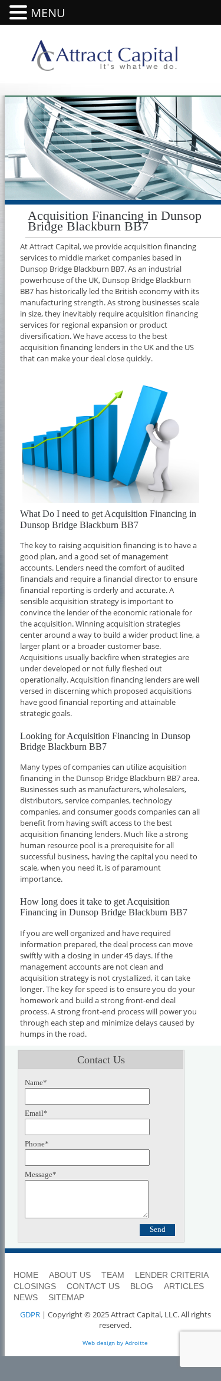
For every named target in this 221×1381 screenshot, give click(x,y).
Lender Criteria (172, 1275)
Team (112, 1275)
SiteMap (66, 1297)
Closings (35, 1286)
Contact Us (93, 1286)
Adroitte (136, 1343)
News (26, 1297)
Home (26, 1275)
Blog (141, 1286)
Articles (184, 1286)
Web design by (103, 1343)
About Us (70, 1275)
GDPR (30, 1314)
